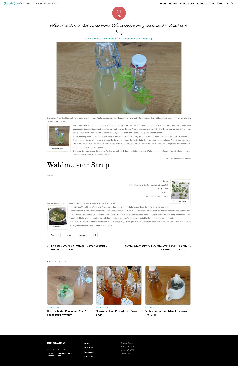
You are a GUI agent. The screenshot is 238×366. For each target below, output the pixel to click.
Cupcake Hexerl (92, 38)
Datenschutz (90, 356)
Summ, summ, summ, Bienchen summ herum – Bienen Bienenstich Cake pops (156, 247)
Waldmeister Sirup (144, 38)
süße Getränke (109, 38)
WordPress (61, 353)
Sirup (121, 38)
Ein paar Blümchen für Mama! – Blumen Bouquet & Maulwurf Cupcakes (79, 247)
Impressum (89, 352)
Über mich (222, 3)
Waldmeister (129, 38)
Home (163, 3)
